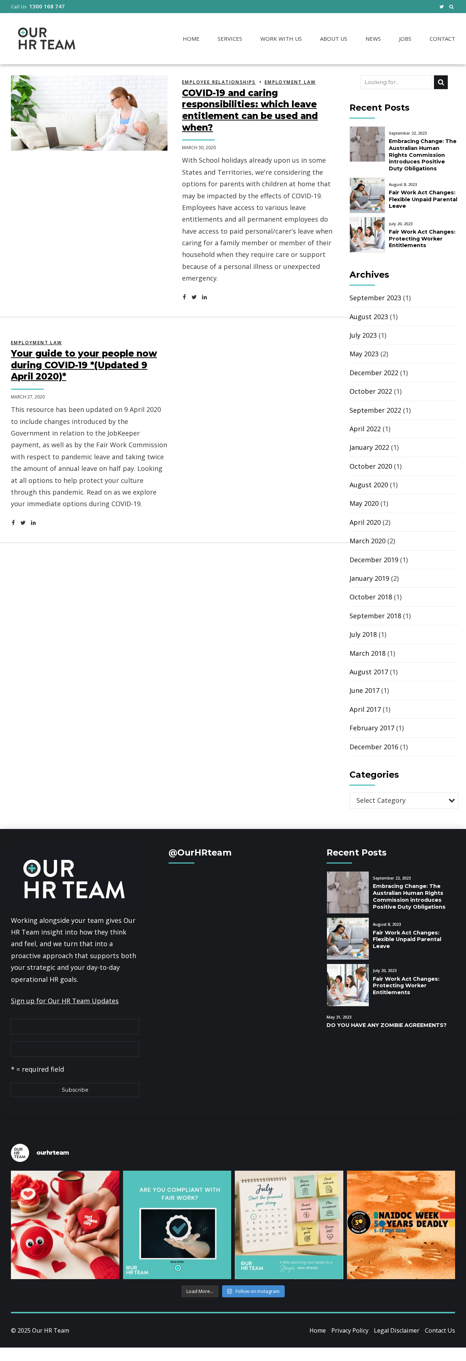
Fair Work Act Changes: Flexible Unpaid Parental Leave (423, 199)
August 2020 (369, 484)
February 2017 (372, 727)
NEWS (373, 38)
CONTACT (442, 38)
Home (317, 1330)
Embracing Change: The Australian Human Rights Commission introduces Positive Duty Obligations (423, 155)
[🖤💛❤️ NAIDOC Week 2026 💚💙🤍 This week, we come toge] (401, 1225)
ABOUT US (333, 38)
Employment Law (290, 82)
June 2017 (364, 690)
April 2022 (365, 428)
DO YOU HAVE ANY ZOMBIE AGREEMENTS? (387, 1025)
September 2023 (375, 297)
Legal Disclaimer (396, 1330)
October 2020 (371, 466)
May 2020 (364, 503)
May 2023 (364, 353)
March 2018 (368, 653)
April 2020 (365, 522)
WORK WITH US (281, 38)
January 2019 (369, 578)
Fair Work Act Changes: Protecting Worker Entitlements (422, 239)
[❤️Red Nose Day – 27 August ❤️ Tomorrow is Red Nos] (65, 1225)
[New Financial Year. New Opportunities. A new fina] (289, 1225)
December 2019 (374, 559)
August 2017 (369, 671)
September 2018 (375, 615)
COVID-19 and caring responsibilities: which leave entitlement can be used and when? (250, 110)
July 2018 (363, 634)
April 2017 (365, 709)
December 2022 (374, 372)
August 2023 (369, 316)
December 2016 (374, 746)
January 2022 (369, 447)
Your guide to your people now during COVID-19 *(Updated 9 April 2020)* (84, 365)
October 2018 (371, 596)
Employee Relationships (219, 82)
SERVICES (230, 38)
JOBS (405, 38)
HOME (191, 38)
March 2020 (368, 540)
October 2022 (371, 391)
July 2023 (363, 335)
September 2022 (375, 410)
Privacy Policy (349, 1330)
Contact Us (440, 1330)
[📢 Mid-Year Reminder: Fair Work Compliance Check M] (177, 1225)
